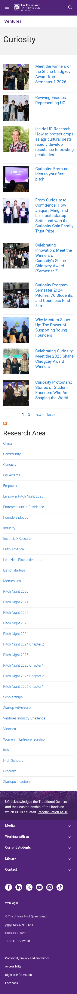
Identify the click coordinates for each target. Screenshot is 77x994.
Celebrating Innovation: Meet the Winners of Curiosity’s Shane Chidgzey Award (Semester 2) (53, 258)
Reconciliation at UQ (53, 812)
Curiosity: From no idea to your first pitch (51, 174)
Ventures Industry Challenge (24, 718)
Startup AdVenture (17, 708)
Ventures (13, 21)
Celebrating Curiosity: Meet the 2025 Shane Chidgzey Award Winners (54, 359)
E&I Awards (11, 475)
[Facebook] (8, 888)
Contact (11, 869)
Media (10, 825)
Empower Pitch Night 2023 (23, 496)
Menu (7, 8)
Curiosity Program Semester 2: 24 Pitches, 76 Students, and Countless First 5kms (54, 295)
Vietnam (9, 729)
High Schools (13, 760)
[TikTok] (59, 888)
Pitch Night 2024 (15, 634)
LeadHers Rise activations (22, 560)
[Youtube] (39, 888)
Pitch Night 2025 (15, 655)
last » (51, 414)
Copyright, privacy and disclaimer (27, 958)
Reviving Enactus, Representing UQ (51, 100)
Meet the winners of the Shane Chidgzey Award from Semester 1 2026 (53, 74)
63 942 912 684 (22, 924)
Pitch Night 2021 (15, 602)
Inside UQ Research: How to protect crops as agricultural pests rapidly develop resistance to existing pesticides (54, 141)
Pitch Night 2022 (15, 613)
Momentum (12, 581)
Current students (18, 847)
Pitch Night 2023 (15, 623)
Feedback (11, 983)
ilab (6, 750)
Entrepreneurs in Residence (23, 507)
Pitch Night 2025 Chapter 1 (23, 665)
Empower (10, 486)
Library (10, 858)
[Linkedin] (18, 888)
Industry (9, 528)
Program (9, 771)
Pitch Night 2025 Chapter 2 (23, 676)
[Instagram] (49, 888)
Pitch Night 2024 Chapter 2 (23, 644)
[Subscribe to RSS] (5, 423)
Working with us (17, 836)
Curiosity (9, 465)
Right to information (18, 975)
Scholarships (13, 697)
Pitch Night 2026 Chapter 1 (23, 687)
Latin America (13, 549)
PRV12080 (23, 941)
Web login (11, 903)
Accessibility (13, 966)
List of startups (14, 570)
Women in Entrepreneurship (24, 739)
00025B (22, 933)
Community (12, 454)
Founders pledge (15, 517)
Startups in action (16, 782)
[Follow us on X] (29, 888)
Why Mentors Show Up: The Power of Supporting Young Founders (52, 327)
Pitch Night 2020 (15, 591)
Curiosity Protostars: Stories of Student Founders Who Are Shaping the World (53, 390)
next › (38, 414)
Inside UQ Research (18, 539)
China (7, 443)
